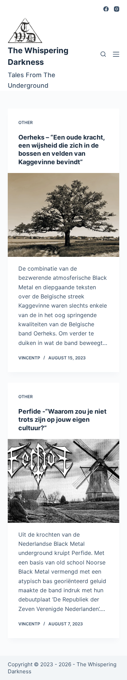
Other (25, 122)
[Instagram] (116, 9)
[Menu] (116, 54)
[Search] (103, 54)
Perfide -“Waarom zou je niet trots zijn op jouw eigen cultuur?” (62, 420)
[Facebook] (106, 9)
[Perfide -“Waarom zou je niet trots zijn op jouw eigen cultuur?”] (64, 481)
